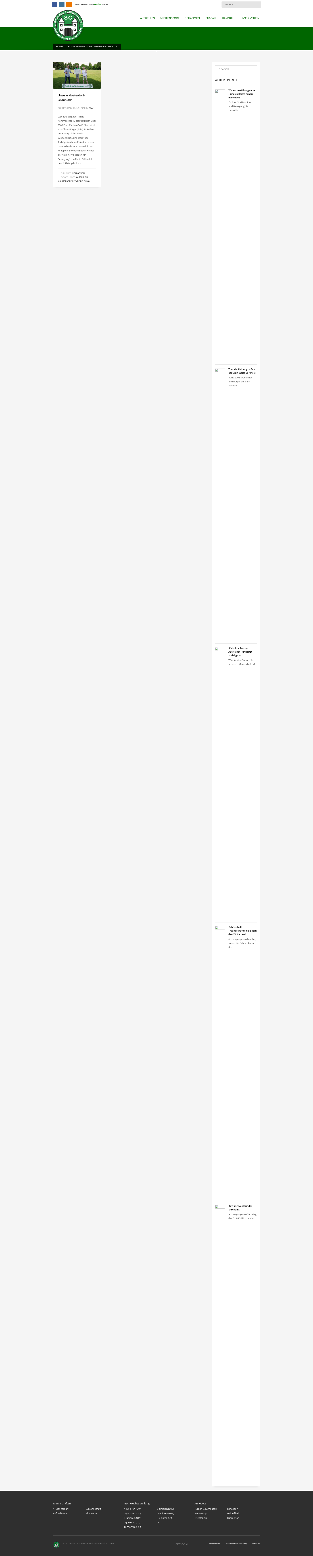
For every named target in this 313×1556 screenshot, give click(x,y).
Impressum (214, 1543)
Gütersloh (82, 177)
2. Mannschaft (93, 1508)
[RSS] (69, 4)
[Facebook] (54, 4)
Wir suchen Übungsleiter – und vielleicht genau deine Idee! (242, 94)
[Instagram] (61, 4)
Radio (87, 181)
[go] (258, 4)
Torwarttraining (132, 1526)
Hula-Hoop (200, 1513)
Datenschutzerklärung (236, 1543)
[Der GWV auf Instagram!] (196, 1544)
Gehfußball (233, 1513)
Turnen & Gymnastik (206, 1508)
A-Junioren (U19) (132, 1508)
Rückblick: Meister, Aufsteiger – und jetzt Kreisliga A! (240, 651)
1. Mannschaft (60, 1508)
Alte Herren (92, 1513)
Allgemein (79, 173)
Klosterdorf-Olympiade (70, 181)
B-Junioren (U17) (165, 1508)
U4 (157, 1522)
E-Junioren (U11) (132, 1518)
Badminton (233, 1518)
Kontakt (256, 1543)
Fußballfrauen (60, 1513)
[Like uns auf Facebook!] (191, 1544)
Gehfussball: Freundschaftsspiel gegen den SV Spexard (242, 930)
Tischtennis (201, 1518)
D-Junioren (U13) (165, 1513)
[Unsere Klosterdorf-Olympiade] (77, 75)
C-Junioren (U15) (132, 1513)
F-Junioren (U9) (164, 1518)
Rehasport (232, 1508)
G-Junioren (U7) (132, 1522)
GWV (91, 108)
